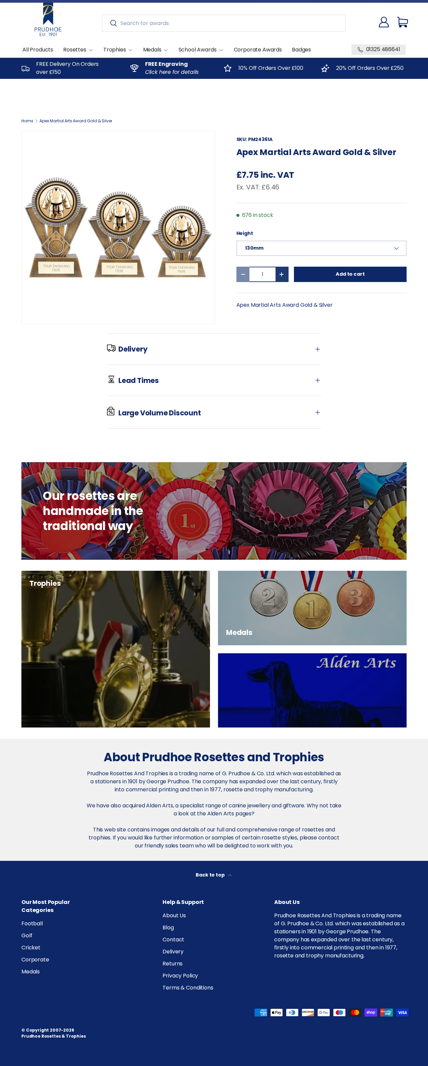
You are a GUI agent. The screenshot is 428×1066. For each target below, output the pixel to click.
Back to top (210, 875)
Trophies (114, 49)
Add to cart (350, 274)
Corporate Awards (258, 49)
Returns (173, 963)
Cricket (30, 947)
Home (27, 121)
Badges (301, 49)
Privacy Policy (180, 975)
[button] (402, 22)
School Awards (198, 49)
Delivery (173, 951)
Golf (26, 935)
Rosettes (74, 49)
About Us (174, 915)
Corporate (35, 959)
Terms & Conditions (188, 987)
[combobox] (223, 23)
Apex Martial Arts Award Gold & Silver (75, 121)
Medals (152, 49)
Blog (168, 927)
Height (244, 233)
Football (32, 923)
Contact (173, 939)
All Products (37, 49)
